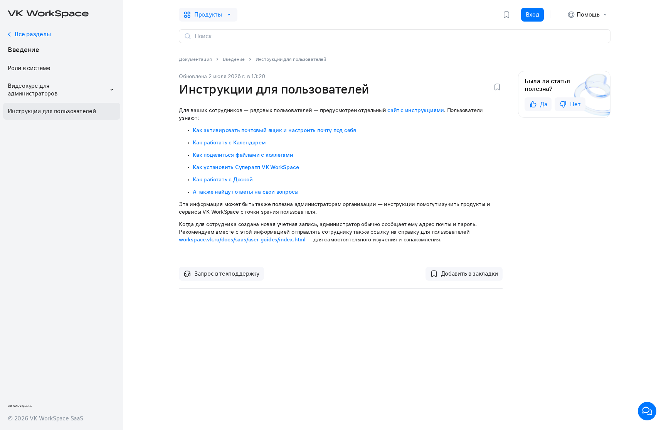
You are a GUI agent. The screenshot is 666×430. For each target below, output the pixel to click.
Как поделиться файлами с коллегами (243, 155)
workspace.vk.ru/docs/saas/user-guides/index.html (242, 239)
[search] (399, 36)
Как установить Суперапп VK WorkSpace (246, 167)
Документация (195, 59)
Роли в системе (29, 68)
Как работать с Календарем (229, 142)
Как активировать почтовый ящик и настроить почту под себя (274, 130)
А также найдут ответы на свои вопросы (246, 192)
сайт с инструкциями (415, 110)
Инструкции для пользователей (52, 111)
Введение (23, 50)
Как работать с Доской (223, 179)
